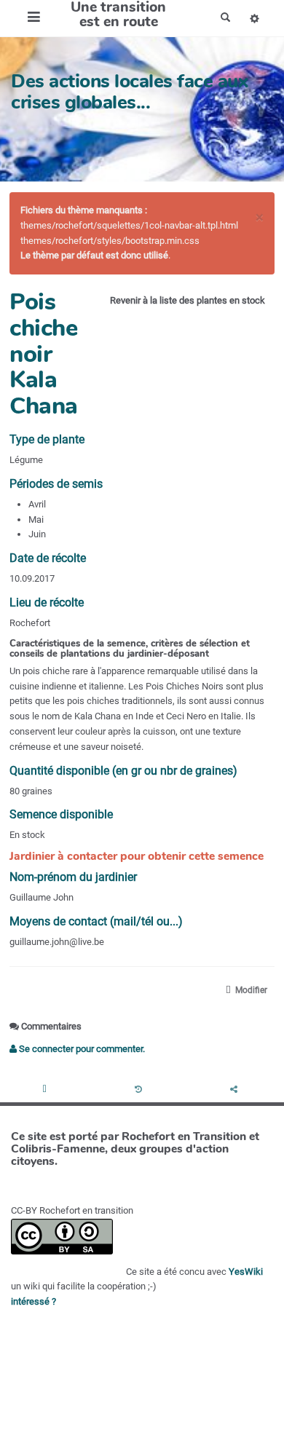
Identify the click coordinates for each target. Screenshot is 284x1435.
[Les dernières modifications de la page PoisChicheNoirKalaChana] (140, 1090)
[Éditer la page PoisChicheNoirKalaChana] (46, 1090)
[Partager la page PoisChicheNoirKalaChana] (236, 1090)
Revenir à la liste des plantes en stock (187, 300)
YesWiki (246, 1271)
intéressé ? (33, 1301)
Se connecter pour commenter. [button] (81, 1048)
